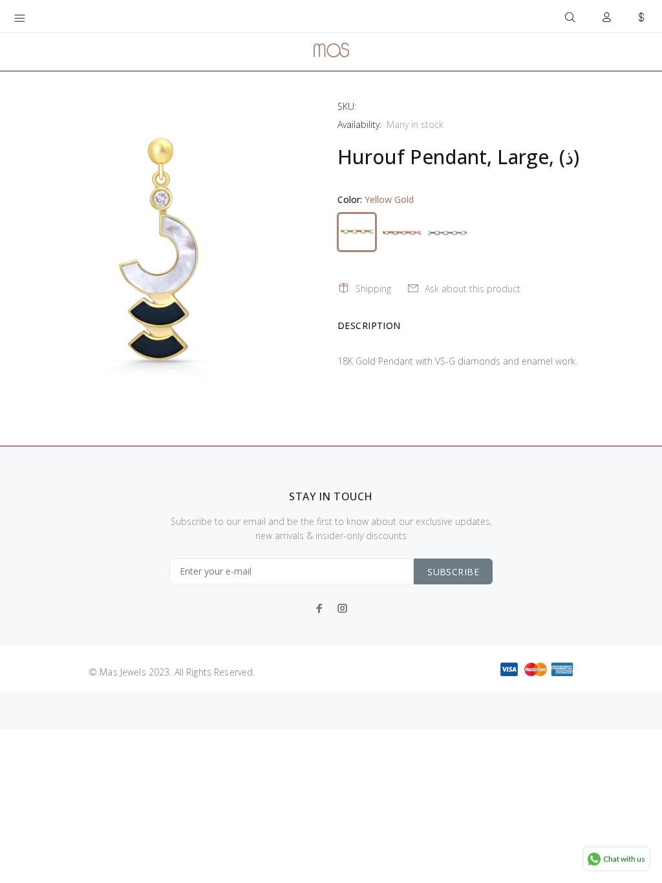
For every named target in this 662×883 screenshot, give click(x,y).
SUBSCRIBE (453, 572)
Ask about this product (472, 288)
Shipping (373, 288)
